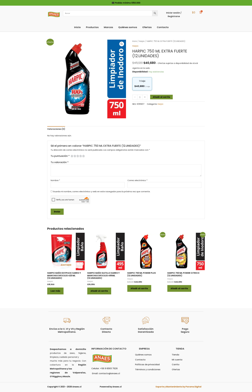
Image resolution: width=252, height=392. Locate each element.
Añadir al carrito (161, 97)
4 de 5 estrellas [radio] (80, 156)
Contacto (163, 27)
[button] (121, 44)
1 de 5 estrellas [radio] (72, 156)
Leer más (55, 291)
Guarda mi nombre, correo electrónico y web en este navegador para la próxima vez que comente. (101, 191)
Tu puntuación (60, 156)
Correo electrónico (137, 180)
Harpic (142, 41)
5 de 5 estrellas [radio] (83, 156)
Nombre (55, 180)
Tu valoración (60, 162)
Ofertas (147, 27)
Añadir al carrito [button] (99, 291)
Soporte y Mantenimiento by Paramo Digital (178, 386)
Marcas (108, 27)
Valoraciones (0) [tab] (56, 129)
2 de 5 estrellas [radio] (75, 156)
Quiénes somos (127, 27)
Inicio (77, 27)
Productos (92, 27)
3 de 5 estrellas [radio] (78, 156)
